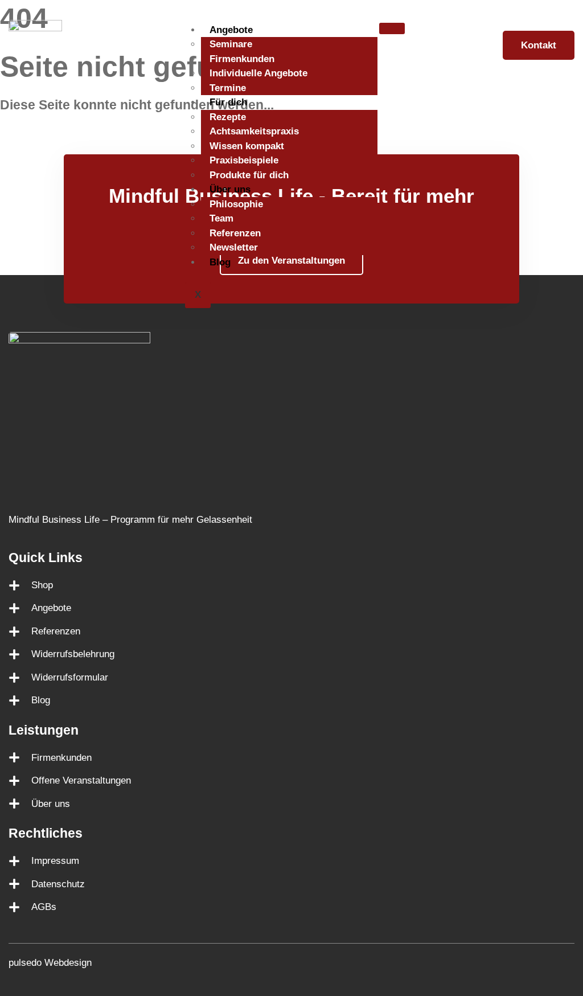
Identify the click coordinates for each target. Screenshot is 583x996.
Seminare (231, 44)
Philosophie (236, 204)
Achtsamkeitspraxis (254, 131)
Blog (220, 262)
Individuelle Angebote (258, 73)
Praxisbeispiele (244, 160)
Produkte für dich (249, 175)
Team (221, 218)
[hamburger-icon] (392, 28)
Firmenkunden (242, 59)
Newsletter (234, 247)
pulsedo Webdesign (50, 962)
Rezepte (228, 117)
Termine (228, 88)
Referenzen (235, 233)
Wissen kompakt (247, 146)
